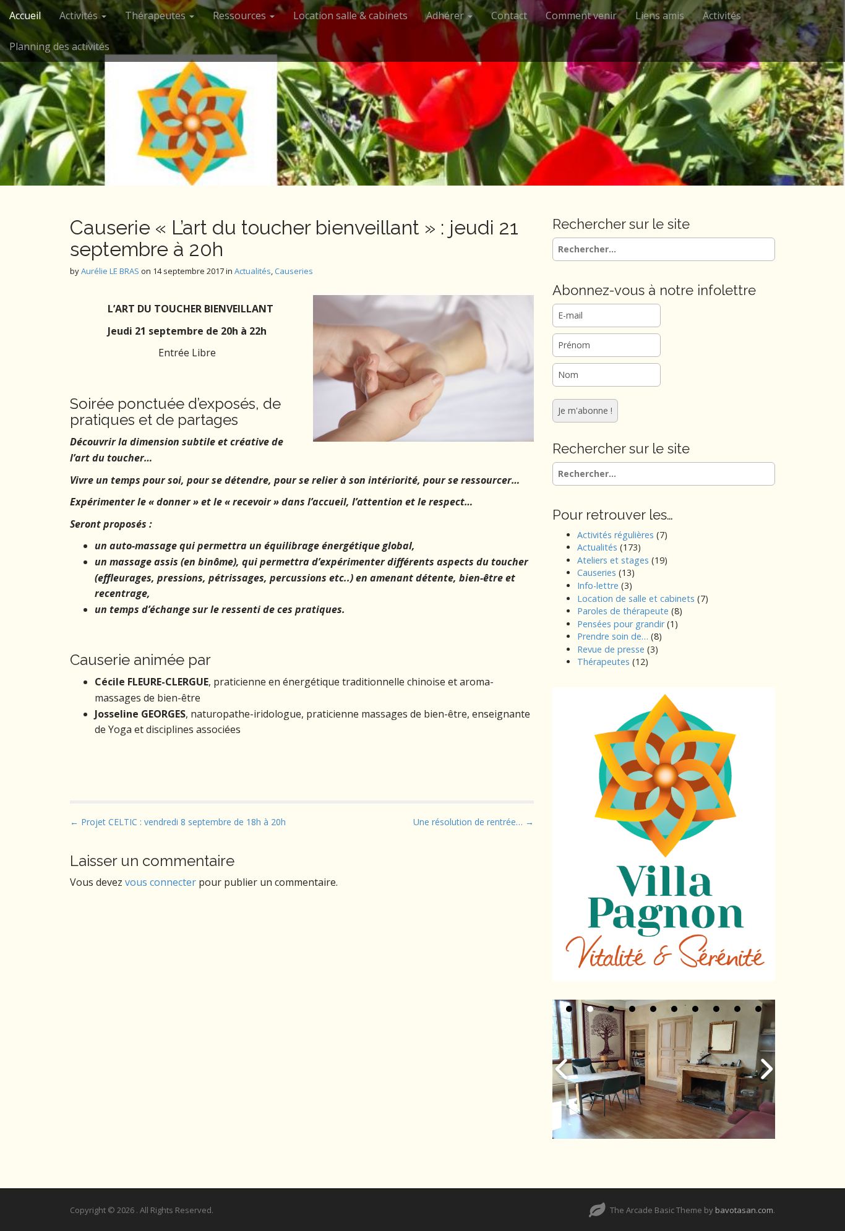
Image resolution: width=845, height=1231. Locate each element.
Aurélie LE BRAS (110, 271)
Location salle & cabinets (350, 15)
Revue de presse (611, 649)
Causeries (294, 271)
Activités (79, 15)
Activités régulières (615, 535)
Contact (509, 15)
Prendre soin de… (612, 636)
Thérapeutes (603, 661)
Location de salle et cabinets (636, 598)
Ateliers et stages (613, 560)
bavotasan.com (744, 1210)
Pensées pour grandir (620, 624)
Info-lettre (598, 585)
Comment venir (581, 15)
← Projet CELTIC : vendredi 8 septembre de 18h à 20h (178, 822)
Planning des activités (59, 46)
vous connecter (160, 882)
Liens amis (659, 15)
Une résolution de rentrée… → (473, 822)
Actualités (252, 271)
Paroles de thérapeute (623, 611)
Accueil (25, 15)
